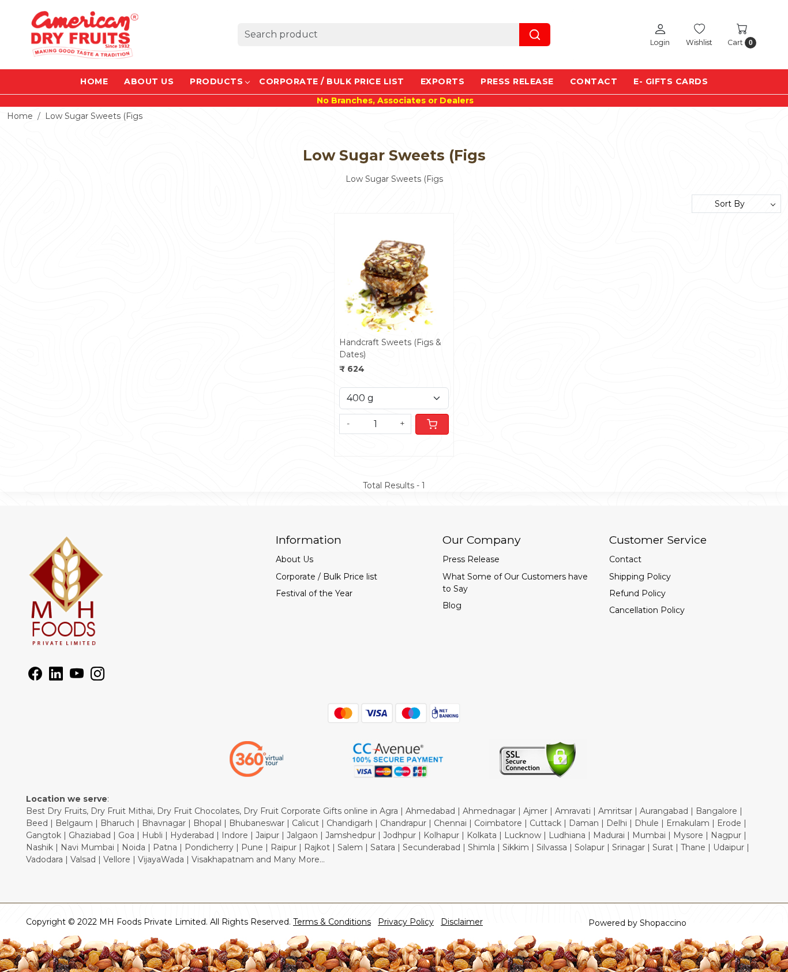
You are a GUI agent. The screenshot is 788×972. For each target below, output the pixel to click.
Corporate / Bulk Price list (331, 81)
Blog (451, 605)
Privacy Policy (406, 922)
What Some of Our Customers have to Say (515, 582)
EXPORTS (443, 81)
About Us (149, 81)
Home (94, 81)
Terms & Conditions (332, 922)
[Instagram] (97, 675)
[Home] (83, 34)
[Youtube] (76, 675)
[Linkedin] (56, 675)
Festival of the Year (314, 593)
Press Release (517, 81)
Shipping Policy (640, 576)
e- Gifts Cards (670, 81)
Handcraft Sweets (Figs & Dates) (390, 348)
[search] (534, 34)
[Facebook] (35, 675)
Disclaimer (462, 922)
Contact (594, 81)
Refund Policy (637, 593)
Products (216, 81)
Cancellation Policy (647, 610)
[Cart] (432, 424)
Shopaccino (663, 923)
